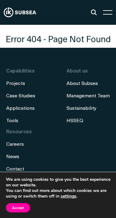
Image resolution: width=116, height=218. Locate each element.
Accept (18, 207)
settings (68, 196)
